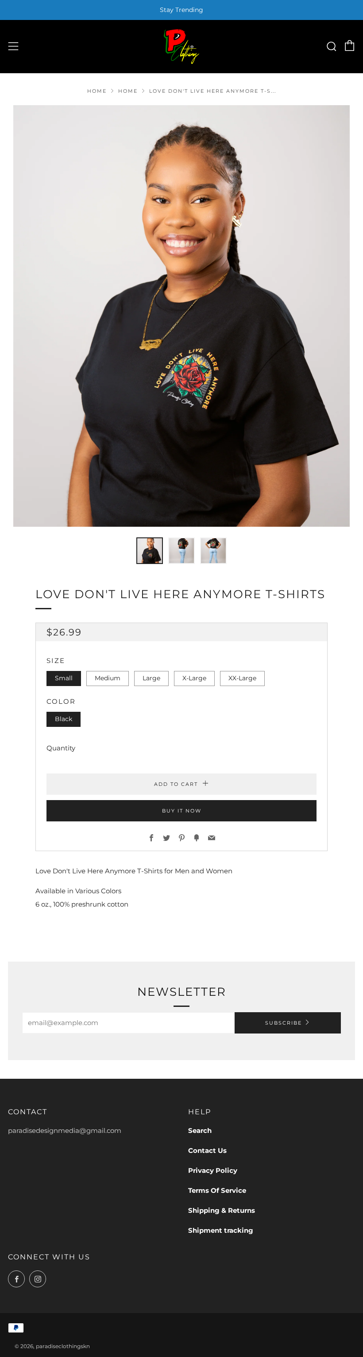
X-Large (194, 678)
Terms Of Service (217, 1190)
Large (151, 678)
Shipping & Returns (221, 1210)
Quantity (60, 748)
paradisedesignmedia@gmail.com (64, 1130)
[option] (181, 316)
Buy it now (181, 811)
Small (64, 678)
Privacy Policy (212, 1170)
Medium (107, 678)
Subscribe (283, 1023)
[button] (149, 550)
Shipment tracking (220, 1230)
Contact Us (207, 1150)
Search (200, 1130)
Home (97, 91)
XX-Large (242, 678)
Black (63, 718)
